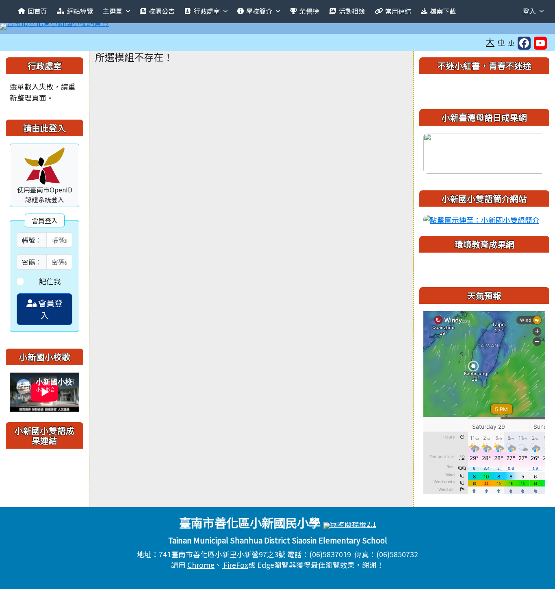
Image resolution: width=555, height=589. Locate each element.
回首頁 (37, 11)
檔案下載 (443, 11)
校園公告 (162, 11)
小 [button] (511, 42)
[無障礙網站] (349, 524)
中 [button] (501, 42)
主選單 (112, 11)
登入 (529, 11)
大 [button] (490, 41)
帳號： (31, 240)
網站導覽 (80, 11)
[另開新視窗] (484, 152)
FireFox (235, 565)
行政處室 (207, 11)
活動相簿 (352, 11)
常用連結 (398, 11)
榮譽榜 (309, 11)
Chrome (201, 565)
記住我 (50, 281)
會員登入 (50, 309)
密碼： (31, 262)
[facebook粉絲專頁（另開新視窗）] (524, 43)
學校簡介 (259, 11)
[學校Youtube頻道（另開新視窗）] (540, 43)
